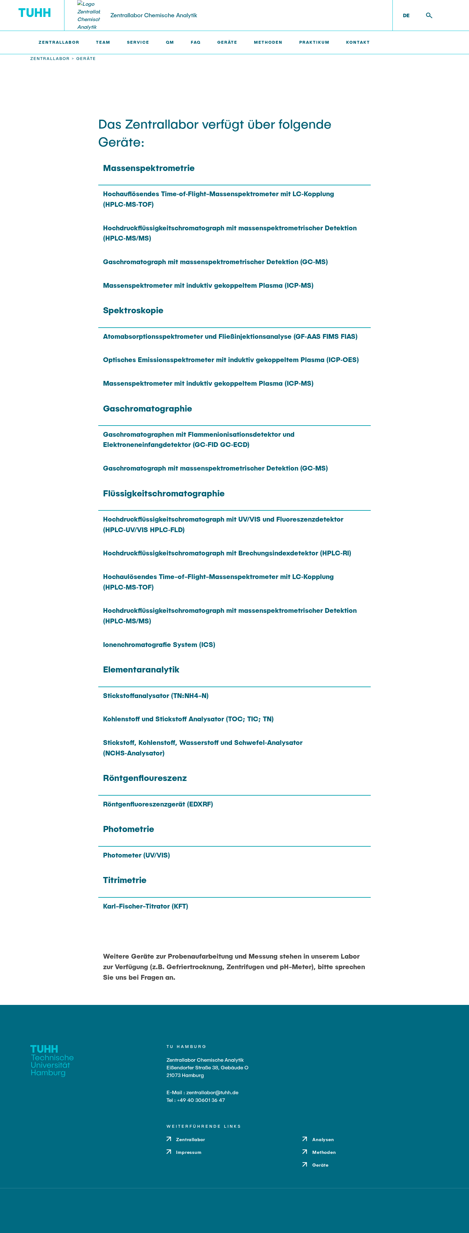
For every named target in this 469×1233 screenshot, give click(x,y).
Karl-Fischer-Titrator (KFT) (145, 906)
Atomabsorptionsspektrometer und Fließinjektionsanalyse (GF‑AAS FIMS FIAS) (230, 336)
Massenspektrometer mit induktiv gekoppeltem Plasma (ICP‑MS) (208, 285)
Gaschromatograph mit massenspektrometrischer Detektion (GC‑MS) (215, 261)
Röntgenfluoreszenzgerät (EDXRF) (158, 804)
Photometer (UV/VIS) (136, 855)
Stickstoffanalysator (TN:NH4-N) (156, 695)
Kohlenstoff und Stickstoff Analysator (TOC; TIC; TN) (188, 719)
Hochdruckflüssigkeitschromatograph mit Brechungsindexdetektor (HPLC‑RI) (227, 553)
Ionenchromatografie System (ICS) (159, 644)
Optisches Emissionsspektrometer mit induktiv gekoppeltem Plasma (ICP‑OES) (231, 359)
